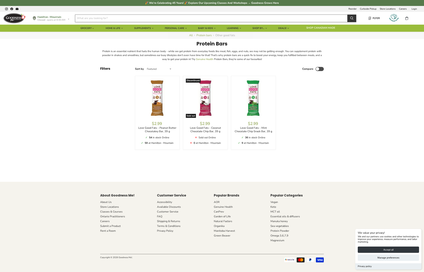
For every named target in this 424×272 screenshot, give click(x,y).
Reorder (352, 9)
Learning (233, 28)
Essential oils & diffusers (285, 216)
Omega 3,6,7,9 (279, 235)
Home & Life (113, 28)
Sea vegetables (279, 226)
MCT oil (275, 212)
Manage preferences (388, 257)
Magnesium (277, 240)
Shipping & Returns (168, 221)
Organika (219, 226)
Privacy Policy (165, 231)
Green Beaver (222, 235)
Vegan (274, 202)
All (191, 35)
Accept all (388, 249)
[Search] (351, 18)
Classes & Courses (111, 212)
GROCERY (86, 28)
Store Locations (388, 9)
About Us (106, 202)
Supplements (143, 28)
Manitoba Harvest (224, 231)
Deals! (282, 28)
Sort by (139, 68)
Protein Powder (279, 231)
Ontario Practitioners (112, 216)
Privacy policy (365, 266)
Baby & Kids (206, 28)
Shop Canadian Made (320, 27)
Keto (273, 207)
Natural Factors (223, 221)
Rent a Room (108, 231)
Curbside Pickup (368, 9)
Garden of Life (222, 216)
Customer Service (167, 212)
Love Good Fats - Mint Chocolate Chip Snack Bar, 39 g (253, 129)
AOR (217, 202)
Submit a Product (110, 226)
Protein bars (204, 35)
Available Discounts (169, 207)
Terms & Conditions (169, 226)
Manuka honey (279, 221)
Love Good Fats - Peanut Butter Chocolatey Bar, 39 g (157, 129)
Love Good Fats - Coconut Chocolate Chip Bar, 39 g (205, 129)
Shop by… (258, 28)
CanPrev (219, 212)
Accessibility (164, 202)
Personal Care (175, 28)
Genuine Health (204, 59)
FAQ (159, 216)
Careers (403, 9)
